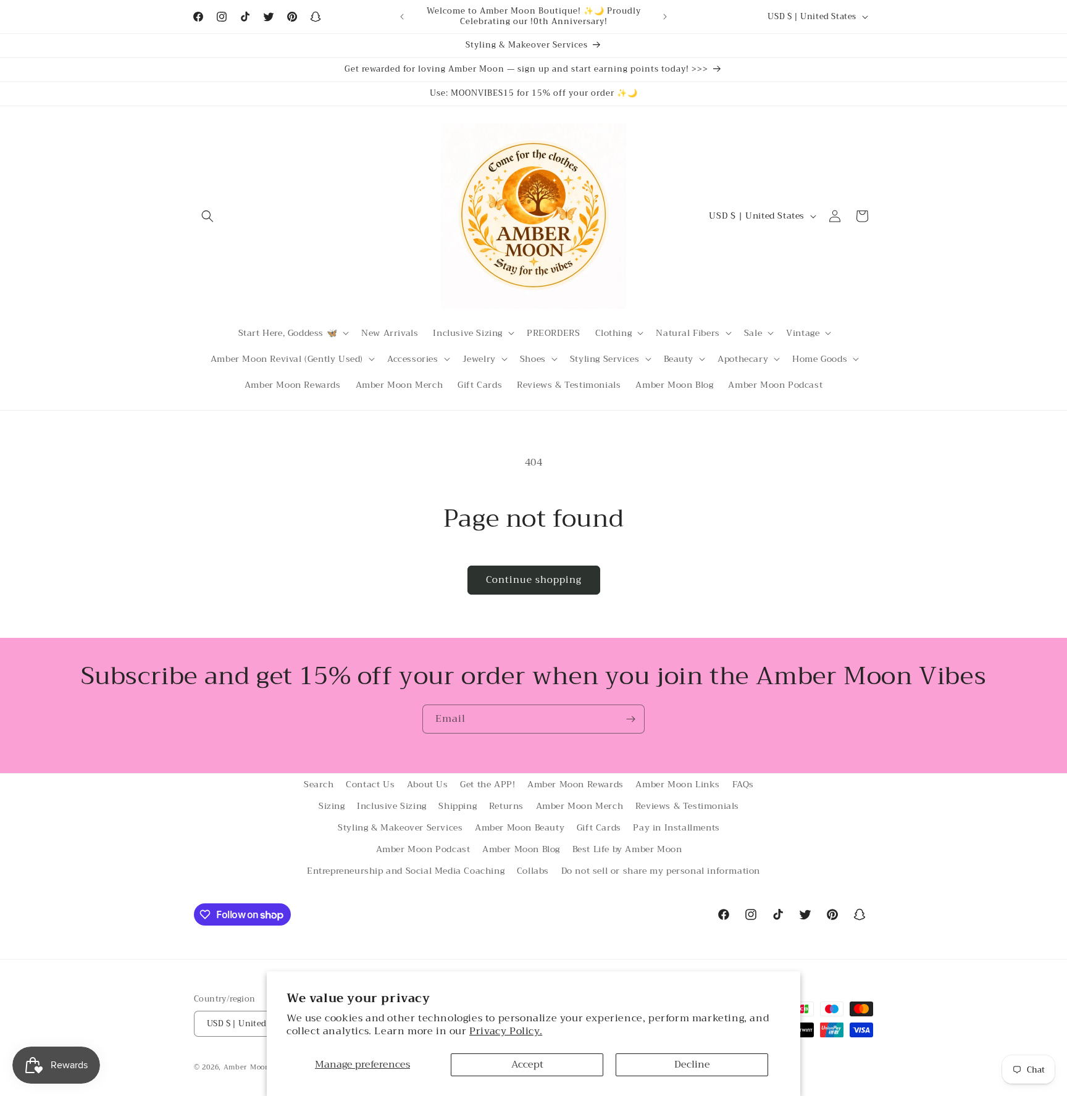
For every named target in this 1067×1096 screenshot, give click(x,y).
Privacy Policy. (505, 1031)
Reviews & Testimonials (687, 805)
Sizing (332, 805)
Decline (692, 1064)
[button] (207, 216)
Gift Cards (599, 827)
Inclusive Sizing (392, 805)
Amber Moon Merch (580, 805)
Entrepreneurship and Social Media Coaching (405, 871)
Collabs (533, 871)
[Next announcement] (665, 16)
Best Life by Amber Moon (627, 849)
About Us (427, 784)
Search (319, 784)
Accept (527, 1064)
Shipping (457, 805)
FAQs (743, 784)
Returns (506, 805)
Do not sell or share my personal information (660, 871)
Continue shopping (534, 580)
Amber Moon (248, 1067)
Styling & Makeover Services (400, 827)
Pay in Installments (676, 827)
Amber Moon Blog (521, 849)
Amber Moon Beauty (519, 827)
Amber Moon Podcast (423, 849)
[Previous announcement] (402, 16)
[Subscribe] (630, 719)
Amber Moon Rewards (575, 784)
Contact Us (370, 784)
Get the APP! (487, 784)
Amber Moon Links (677, 784)
